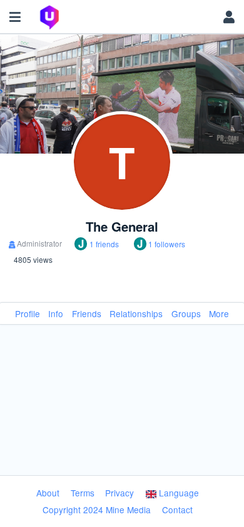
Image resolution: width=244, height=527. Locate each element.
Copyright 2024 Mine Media (97, 509)
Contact (177, 509)
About (47, 492)
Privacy (119, 492)
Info (55, 313)
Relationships (136, 313)
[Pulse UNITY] (122, 17)
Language (177, 492)
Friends (86, 313)
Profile (27, 313)
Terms (82, 492)
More (219, 313)
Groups (186, 313)
